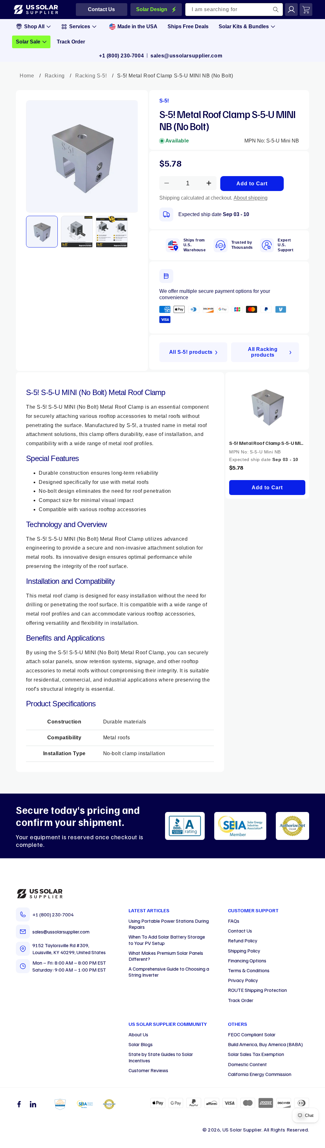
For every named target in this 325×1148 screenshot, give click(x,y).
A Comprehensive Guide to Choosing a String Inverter (169, 972)
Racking (55, 75)
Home (27, 75)
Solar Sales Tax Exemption (256, 1054)
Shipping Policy (244, 950)
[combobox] (234, 9)
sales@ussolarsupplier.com (186, 55)
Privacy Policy (243, 980)
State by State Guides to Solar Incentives (161, 1057)
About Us (138, 1034)
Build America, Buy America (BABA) (265, 1044)
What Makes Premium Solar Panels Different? (166, 956)
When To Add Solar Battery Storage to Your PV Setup (167, 940)
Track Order (240, 1000)
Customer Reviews (148, 1070)
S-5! (164, 100)
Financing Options (247, 960)
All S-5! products (191, 352)
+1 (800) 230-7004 (121, 55)
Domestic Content (247, 1064)
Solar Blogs (141, 1044)
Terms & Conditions (248, 970)
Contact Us (240, 930)
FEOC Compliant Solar (251, 1034)
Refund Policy (242, 940)
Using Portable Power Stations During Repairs (169, 924)
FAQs (233, 921)
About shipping (251, 198)
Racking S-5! (91, 75)
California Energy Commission (259, 1074)
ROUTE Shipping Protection (257, 990)
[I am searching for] (276, 9)
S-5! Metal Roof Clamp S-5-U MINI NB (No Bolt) (267, 443)
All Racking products (263, 352)
